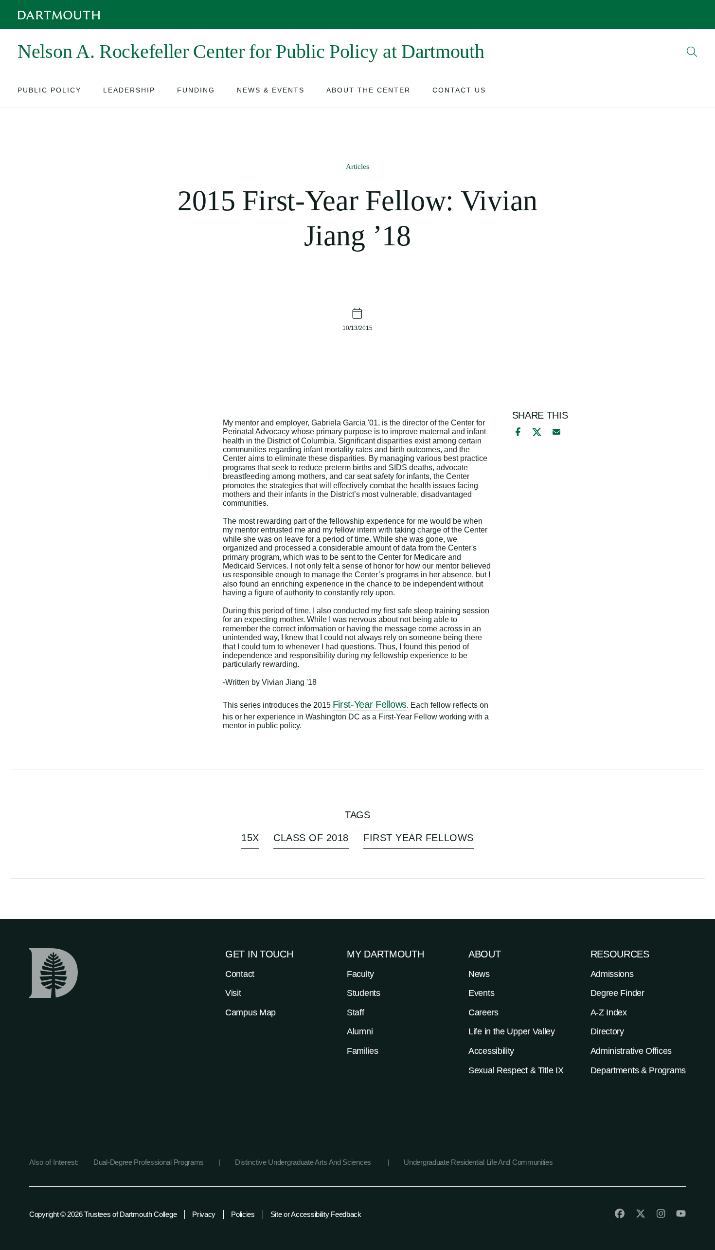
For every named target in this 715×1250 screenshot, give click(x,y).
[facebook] (516, 432)
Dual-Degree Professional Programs (148, 1162)
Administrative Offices (631, 1051)
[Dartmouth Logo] (59, 14)
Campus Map (250, 1012)
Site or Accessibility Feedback (315, 1214)
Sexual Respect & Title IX (516, 1070)
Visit (233, 993)
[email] (556, 432)
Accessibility (491, 1051)
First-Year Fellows (370, 704)
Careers (483, 1012)
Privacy (203, 1214)
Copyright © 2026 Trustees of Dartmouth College (103, 1214)
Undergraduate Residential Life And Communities (478, 1162)
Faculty (360, 974)
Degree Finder (617, 993)
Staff (355, 1012)
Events (481, 993)
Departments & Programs (638, 1070)
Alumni (360, 1031)
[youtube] (681, 1213)
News (479, 974)
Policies (243, 1214)
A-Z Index (608, 1012)
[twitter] (640, 1213)
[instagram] (661, 1213)
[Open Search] (692, 51)
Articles (357, 166)
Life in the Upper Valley (511, 1031)
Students (363, 993)
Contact (239, 974)
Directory (607, 1031)
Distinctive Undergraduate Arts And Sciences (304, 1162)
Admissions (612, 974)
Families (362, 1051)
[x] (536, 432)
